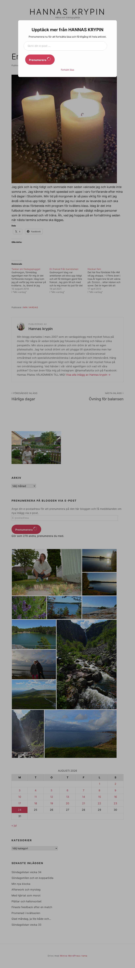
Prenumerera (38, 60)
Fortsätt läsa (67, 69)
